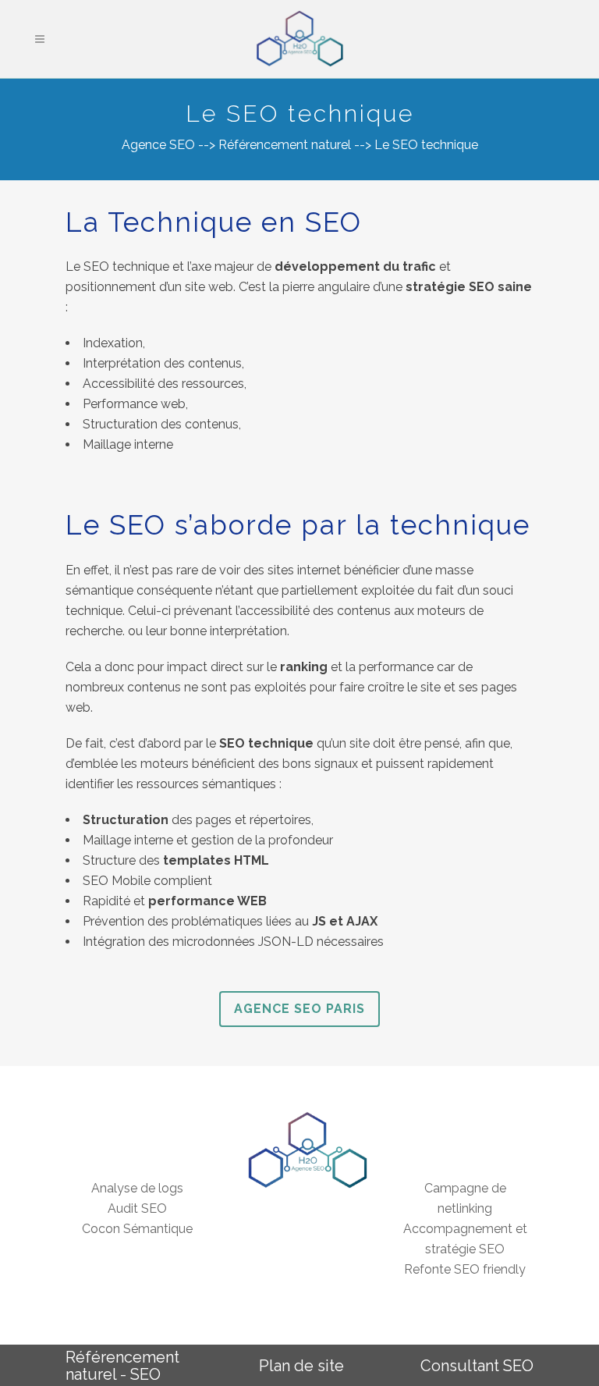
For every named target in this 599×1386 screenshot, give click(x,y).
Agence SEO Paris (299, 1008)
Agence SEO (158, 144)
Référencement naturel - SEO (122, 1366)
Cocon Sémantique (137, 1228)
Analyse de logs (137, 1188)
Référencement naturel (284, 144)
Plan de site (301, 1365)
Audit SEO (137, 1208)
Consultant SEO (476, 1365)
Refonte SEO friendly (465, 1269)
